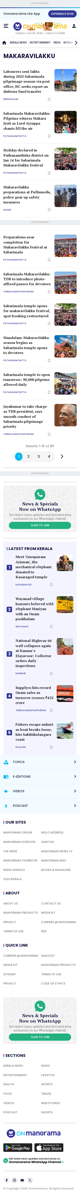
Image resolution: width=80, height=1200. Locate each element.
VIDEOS (8, 1103)
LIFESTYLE (48, 1075)
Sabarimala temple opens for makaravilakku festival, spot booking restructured (26, 310)
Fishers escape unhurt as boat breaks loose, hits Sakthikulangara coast (34, 732)
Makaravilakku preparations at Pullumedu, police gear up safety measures (27, 195)
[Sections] (6, 26)
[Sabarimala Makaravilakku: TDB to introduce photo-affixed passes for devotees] (65, 283)
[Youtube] (22, 1180)
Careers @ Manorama (58, 922)
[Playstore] (17, 1147)
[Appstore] (48, 1147)
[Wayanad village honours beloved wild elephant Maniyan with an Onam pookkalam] (65, 604)
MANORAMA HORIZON (19, 842)
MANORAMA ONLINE (17, 832)
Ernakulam (10, 99)
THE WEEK (10, 851)
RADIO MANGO (14, 870)
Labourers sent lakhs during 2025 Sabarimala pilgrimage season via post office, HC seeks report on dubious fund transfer (26, 81)
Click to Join (40, 525)
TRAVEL (46, 1094)
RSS (43, 931)
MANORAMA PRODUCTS (20, 913)
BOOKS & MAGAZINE (56, 870)
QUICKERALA (12, 879)
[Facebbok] (6, 1180)
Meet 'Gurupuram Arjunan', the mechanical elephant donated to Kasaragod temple (34, 566)
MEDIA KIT (48, 913)
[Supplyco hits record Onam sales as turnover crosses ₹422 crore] (65, 693)
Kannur (21, 673)
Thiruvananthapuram (18, 291)
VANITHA (47, 842)
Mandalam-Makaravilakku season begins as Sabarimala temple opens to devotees (26, 345)
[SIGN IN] (74, 26)
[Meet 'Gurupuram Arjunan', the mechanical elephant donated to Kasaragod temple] (65, 562)
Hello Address (52, 832)
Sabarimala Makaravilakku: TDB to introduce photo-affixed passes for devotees (27, 279)
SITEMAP (9, 974)
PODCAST (10, 1112)
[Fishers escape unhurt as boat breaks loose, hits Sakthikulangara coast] (65, 730)
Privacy (9, 922)
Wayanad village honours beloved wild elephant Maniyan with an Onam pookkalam (34, 608)
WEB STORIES (50, 1103)
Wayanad (22, 626)
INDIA (57, 42)
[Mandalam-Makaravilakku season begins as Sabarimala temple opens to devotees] (65, 346)
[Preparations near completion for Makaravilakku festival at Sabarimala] (65, 246)
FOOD (7, 1094)
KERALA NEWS (18, 42)
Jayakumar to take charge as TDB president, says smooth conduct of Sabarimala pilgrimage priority (25, 416)
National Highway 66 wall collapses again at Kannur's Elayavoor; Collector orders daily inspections (34, 653)
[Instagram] (14, 1180)
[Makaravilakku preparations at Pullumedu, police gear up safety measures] (65, 196)
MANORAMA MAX (53, 860)
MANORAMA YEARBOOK (20, 860)
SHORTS (47, 1112)
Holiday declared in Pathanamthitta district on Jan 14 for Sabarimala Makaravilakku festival (26, 158)
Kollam (21, 747)
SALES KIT (48, 956)
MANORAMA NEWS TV (56, 851)
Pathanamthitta (14, 136)
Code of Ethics (53, 983)
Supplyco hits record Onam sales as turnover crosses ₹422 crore (34, 695)
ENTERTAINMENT (40, 42)
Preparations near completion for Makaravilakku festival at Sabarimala (25, 245)
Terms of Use (13, 931)
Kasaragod (24, 584)
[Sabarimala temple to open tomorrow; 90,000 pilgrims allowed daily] (65, 383)
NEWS (45, 1066)
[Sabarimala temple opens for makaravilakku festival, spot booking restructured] (65, 314)
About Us (10, 903)
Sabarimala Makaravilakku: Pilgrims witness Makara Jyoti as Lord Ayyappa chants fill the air (26, 121)
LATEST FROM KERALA (30, 548)
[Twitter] (30, 1180)
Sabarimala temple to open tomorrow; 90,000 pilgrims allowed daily (26, 379)
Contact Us (51, 903)
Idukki (7, 209)
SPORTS (46, 1084)
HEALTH (8, 1084)
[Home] (4, 42)
